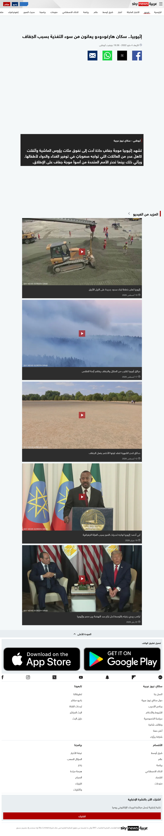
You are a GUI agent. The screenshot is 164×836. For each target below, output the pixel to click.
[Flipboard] (134, 677)
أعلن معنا (157, 730)
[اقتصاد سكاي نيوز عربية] (24, 4)
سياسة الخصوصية (153, 718)
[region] (82, 23)
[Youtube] (81, 677)
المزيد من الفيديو (145, 213)
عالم (160, 758)
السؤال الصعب (74, 758)
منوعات (158, 783)
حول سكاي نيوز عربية (152, 700)
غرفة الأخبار (76, 752)
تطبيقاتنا (77, 694)
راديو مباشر (76, 700)
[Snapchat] (107, 678)
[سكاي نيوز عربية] (144, 4)
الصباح (78, 777)
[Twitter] (54, 677)
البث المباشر (76, 712)
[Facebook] (3, 677)
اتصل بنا (158, 694)
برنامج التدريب (155, 706)
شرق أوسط (156, 752)
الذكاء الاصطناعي (153, 771)
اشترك (82, 816)
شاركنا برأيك (156, 736)
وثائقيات (77, 789)
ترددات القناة (75, 706)
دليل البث (77, 718)
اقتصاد (158, 777)
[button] (137, 55)
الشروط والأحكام (154, 712)
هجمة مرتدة (76, 771)
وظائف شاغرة (155, 724)
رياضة (159, 765)
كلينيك (78, 783)
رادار (80, 765)
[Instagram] (28, 677)
